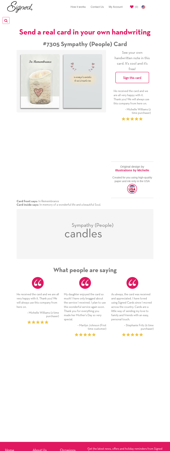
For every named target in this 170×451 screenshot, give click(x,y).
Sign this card (132, 78)
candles (83, 234)
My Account (116, 7)
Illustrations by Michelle (132, 170)
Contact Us (97, 7)
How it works (78, 7)
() (136, 7)
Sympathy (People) (92, 225)
